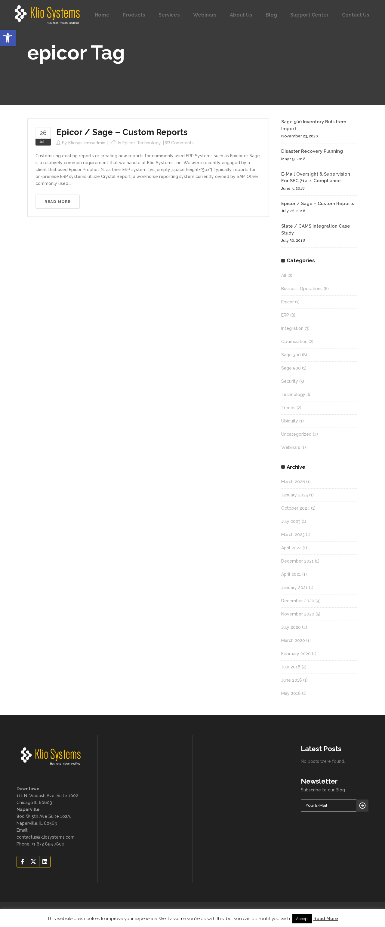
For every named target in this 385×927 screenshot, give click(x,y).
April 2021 (291, 574)
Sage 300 (291, 354)
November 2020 (297, 614)
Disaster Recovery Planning (312, 151)
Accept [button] (302, 918)
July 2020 (291, 627)
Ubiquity (289, 421)
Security (289, 381)
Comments (182, 142)
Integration (292, 328)
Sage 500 (291, 368)
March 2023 (293, 534)
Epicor (128, 142)
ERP (285, 315)
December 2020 (297, 600)
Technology (149, 142)
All (283, 275)
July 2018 (290, 667)
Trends (288, 407)
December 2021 (297, 561)
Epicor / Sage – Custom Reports (122, 132)
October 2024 (295, 508)
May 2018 (291, 693)
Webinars (290, 447)
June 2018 (291, 680)
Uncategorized (296, 434)
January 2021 (294, 587)
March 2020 (293, 640)
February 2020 (296, 653)
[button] (8, 38)
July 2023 (290, 521)
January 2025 (294, 495)
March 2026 (293, 481)
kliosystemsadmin (86, 142)
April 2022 (291, 547)
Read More (325, 918)
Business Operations (301, 288)
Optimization (294, 341)
